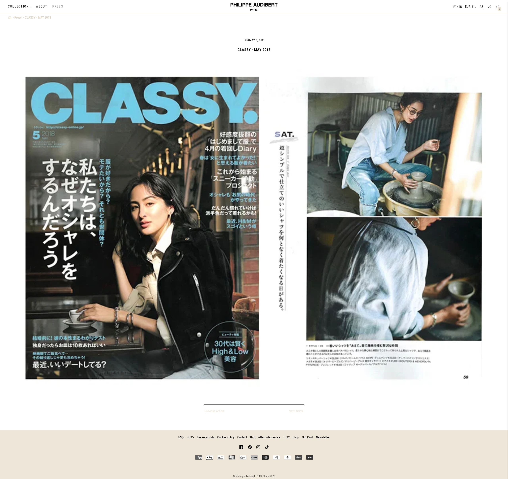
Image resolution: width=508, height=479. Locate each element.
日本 (286, 437)
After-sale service (269, 437)
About (41, 6)
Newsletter (323, 437)
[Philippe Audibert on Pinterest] (250, 447)
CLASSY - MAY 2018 (38, 17)
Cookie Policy (225, 437)
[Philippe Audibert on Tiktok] (267, 447)
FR (455, 7)
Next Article (296, 411)
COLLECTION (18, 6)
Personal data (205, 437)
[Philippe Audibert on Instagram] (258, 447)
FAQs (181, 437)
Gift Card (307, 437)
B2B (252, 437)
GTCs (191, 437)
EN (460, 7)
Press (57, 6)
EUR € (469, 7)
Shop (296, 437)
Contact (242, 437)
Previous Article (214, 411)
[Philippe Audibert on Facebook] (241, 447)
